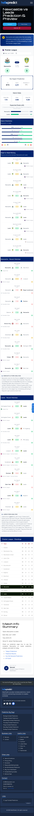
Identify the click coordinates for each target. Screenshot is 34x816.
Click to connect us (8, 786)
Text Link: (8, 788)
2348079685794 (7, 784)
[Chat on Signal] (13, 703)
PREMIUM (16, 28)
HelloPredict (14, 810)
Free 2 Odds (24, 24)
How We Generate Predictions (14, 656)
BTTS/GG (8, 658)
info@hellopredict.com (9, 782)
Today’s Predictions (11, 651)
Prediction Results (11, 653)
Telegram (10, 24)
